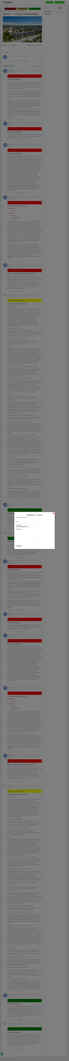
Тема (17, 521)
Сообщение (18, 529)
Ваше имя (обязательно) (22, 517)
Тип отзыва (18, 525)
